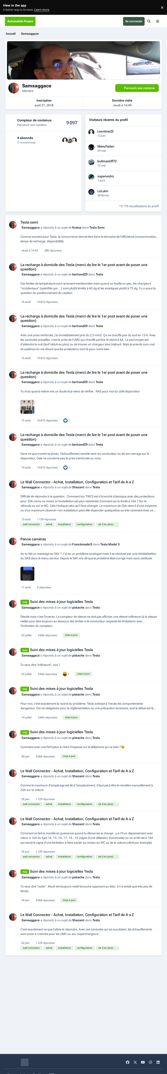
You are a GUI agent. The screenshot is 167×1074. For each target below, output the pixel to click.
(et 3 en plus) (105, 524)
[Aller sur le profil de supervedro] (91, 177)
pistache (78, 607)
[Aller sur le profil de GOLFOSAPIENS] (69, 140)
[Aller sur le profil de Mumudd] (65, 140)
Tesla (99, 274)
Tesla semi (29, 222)
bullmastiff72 (107, 161)
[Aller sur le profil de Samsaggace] (13, 225)
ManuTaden (105, 146)
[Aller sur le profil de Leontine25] (91, 132)
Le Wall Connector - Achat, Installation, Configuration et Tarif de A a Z (77, 482)
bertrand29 (80, 274)
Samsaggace (31, 227)
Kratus (76, 227)
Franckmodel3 (82, 544)
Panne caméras (33, 539)
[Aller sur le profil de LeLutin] (91, 192)
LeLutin (102, 191)
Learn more (8, 7)
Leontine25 (105, 131)
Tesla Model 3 (110, 544)
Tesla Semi (97, 227)
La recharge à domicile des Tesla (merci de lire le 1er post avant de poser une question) (83, 267)
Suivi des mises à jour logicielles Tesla (61, 601)
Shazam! (78, 487)
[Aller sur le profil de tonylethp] (74, 140)
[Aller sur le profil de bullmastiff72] (91, 162)
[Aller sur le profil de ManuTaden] (91, 147)
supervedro (105, 176)
